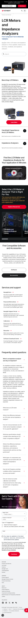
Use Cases (4, 565)
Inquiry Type (5, 512)
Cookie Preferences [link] (7, 612)
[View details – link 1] (6, 11)
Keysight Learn (5, 568)
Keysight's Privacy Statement (9, 550)
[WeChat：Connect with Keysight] (16, 603)
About (3, 586)
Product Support (5, 577)
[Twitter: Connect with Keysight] (9, 603)
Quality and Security (6, 591)
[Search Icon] (22, 11)
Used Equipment (5, 570)
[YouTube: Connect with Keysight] (13, 603)
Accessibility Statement (14, 610)
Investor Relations (5, 589)
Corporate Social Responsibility (8, 593)
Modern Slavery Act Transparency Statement (11, 594)
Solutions (4, 567)
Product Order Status (6, 580)
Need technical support (10, 524)
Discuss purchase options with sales (14, 526)
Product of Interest (7, 517)
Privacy (20, 607)
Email (4, 531)
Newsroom (4, 587)
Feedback (5, 610)
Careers (3, 596)
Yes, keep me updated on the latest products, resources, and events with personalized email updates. (14, 537)
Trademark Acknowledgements (19, 609)
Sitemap (5, 609)
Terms (9, 609)
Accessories (14, 275)
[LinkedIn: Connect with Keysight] (6, 603)
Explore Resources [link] (14, 207)
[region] (14, 213)
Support (4, 575)
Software (14, 270)
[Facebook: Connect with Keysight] (3, 603)
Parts (3, 582)
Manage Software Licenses (7, 579)
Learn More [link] (14, 122)
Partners (3, 572)
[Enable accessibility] (2, 615)
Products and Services (6, 563)
